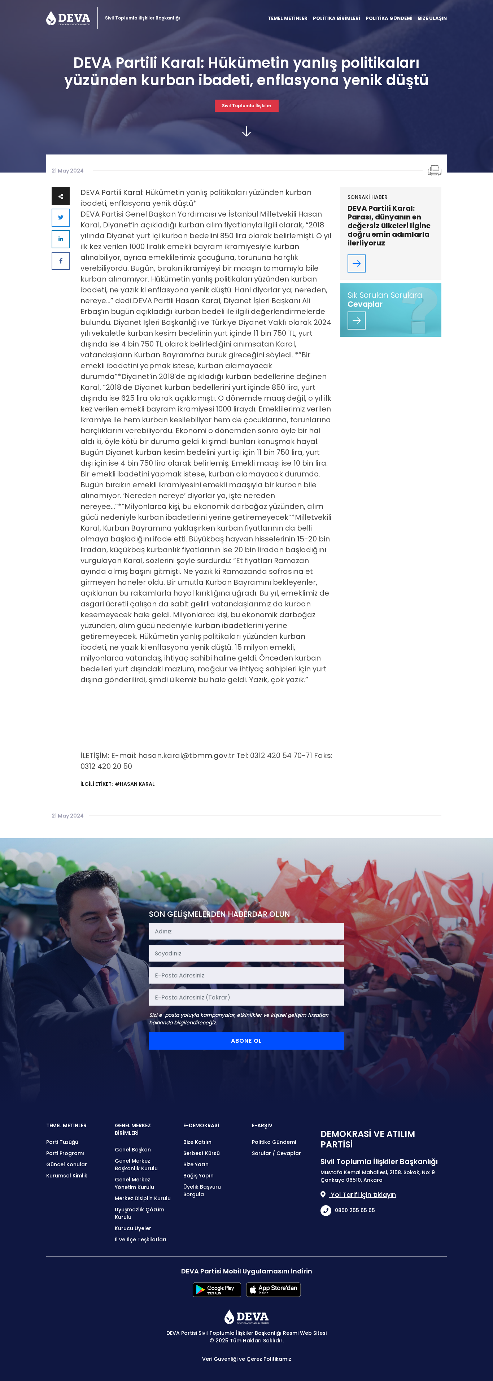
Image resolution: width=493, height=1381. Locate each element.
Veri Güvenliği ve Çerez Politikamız (246, 1359)
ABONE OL (246, 1041)
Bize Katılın (197, 1142)
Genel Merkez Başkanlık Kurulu (136, 1164)
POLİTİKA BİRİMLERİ (336, 18)
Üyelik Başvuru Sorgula (202, 1190)
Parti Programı (65, 1153)
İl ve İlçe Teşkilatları (140, 1239)
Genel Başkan (133, 1149)
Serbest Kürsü (201, 1153)
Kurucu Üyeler (133, 1228)
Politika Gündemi (274, 1142)
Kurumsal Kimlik (66, 1175)
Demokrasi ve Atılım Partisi (68, 18)
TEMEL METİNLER (287, 18)
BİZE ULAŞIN (432, 18)
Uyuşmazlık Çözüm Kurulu (139, 1213)
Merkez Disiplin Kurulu (143, 1198)
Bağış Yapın (198, 1175)
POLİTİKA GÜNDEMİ (389, 18)
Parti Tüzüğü (62, 1142)
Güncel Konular (66, 1164)
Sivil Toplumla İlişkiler (246, 106)
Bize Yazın (196, 1164)
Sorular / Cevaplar (276, 1153)
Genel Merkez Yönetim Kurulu (134, 1183)
